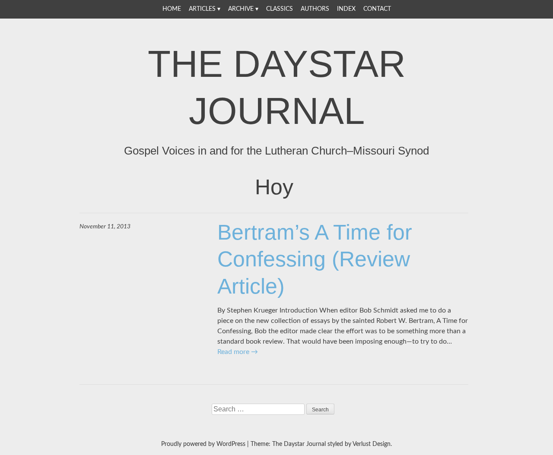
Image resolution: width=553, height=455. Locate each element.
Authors (315, 9)
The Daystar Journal (277, 87)
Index (346, 9)
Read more (237, 351)
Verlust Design (372, 444)
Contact (377, 9)
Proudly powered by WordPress (203, 444)
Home (171, 9)
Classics (279, 9)
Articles (202, 9)
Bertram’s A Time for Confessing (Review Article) (314, 259)
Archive (241, 9)
